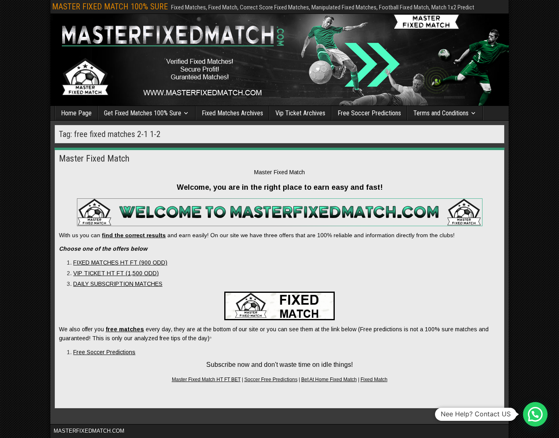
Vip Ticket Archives (300, 113)
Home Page (76, 113)
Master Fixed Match (94, 158)
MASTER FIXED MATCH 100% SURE (110, 6)
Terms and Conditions (441, 113)
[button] (535, 414)
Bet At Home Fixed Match (329, 379)
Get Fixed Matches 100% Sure (142, 113)
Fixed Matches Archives (232, 113)
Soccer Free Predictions (271, 379)
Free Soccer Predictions (369, 113)
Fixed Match (374, 379)
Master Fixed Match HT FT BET (206, 379)
